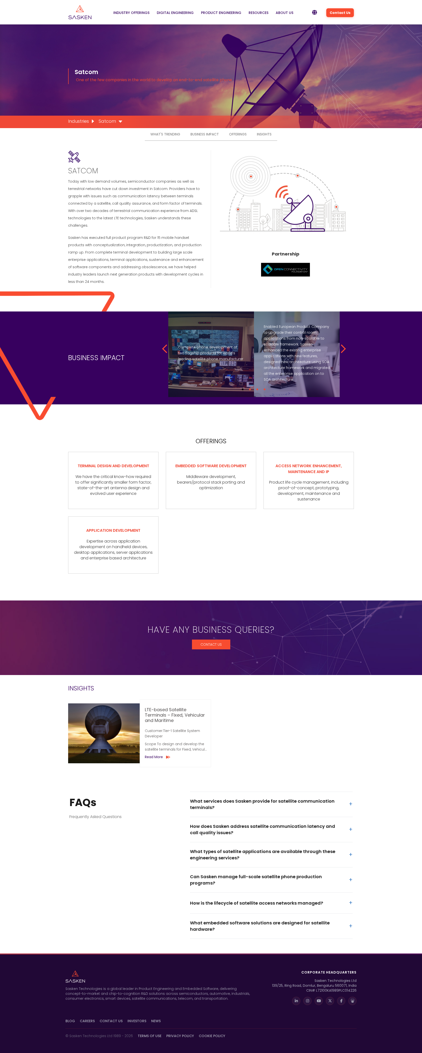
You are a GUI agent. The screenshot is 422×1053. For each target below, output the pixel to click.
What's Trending (165, 134)
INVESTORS (136, 1021)
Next (341, 348)
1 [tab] (242, 389)
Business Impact (204, 134)
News (156, 1021)
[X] (330, 1001)
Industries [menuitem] (78, 121)
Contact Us (340, 12)
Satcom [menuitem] (107, 121)
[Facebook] (341, 1001)
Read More (154, 756)
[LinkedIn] (296, 1001)
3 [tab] (257, 389)
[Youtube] (319, 1001)
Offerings (238, 134)
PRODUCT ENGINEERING (221, 12)
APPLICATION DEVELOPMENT (113, 530)
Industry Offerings (131, 12)
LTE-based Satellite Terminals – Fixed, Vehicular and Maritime (175, 715)
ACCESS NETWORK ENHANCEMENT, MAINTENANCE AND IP (308, 468)
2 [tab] (250, 389)
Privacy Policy (180, 1035)
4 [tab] (264, 389)
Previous (166, 348)
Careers (87, 1021)
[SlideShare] (352, 1001)
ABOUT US (284, 12)
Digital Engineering (175, 12)
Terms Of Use (149, 1035)
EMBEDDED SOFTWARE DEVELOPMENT (211, 466)
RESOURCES (258, 12)
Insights (264, 134)
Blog (70, 1021)
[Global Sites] (314, 12)
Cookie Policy (212, 1035)
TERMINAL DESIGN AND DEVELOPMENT (113, 466)
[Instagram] (307, 1001)
